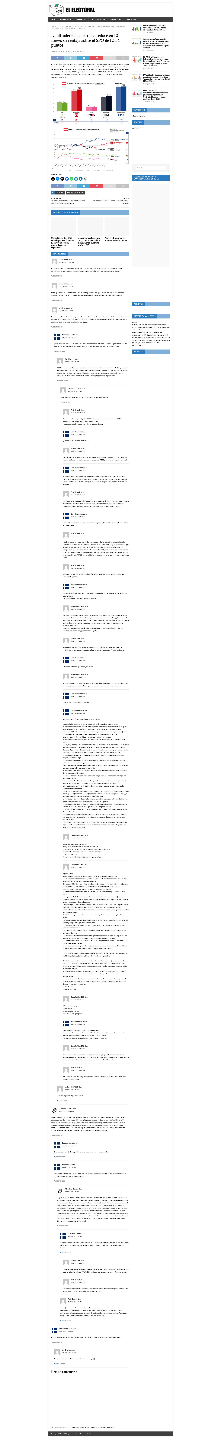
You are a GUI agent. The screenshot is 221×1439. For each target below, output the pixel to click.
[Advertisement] (151, 146)
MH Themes (89, 1434)
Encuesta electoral (75, 192)
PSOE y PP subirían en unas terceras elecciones (116, 239)
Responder (57, 276)
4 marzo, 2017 (59, 51)
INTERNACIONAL (115, 19)
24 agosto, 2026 (149, 50)
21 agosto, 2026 (149, 84)
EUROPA (80, 26)
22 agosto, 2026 (149, 68)
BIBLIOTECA (132, 19)
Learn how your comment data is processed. (98, 1427)
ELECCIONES (81, 19)
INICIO (53, 19)
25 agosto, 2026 (149, 32)
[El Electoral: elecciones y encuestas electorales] (72, 15)
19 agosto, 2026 (149, 102)
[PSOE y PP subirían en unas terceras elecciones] (117, 226)
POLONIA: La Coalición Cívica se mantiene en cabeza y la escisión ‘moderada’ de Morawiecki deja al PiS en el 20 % (156, 78)
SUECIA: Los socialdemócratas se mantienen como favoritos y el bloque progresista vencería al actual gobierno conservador (151, 327)
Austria (69, 51)
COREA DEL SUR (138, 345)
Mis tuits (135, 128)
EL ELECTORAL (66, 19)
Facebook (139, 352)
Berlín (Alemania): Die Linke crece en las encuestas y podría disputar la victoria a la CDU (155, 27)
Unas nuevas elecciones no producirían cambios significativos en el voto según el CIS (89, 241)
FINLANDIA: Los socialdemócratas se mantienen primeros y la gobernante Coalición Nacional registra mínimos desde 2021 (155, 95)
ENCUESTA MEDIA (98, 19)
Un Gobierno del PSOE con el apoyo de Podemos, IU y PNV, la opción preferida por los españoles (63, 243)
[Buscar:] (151, 168)
